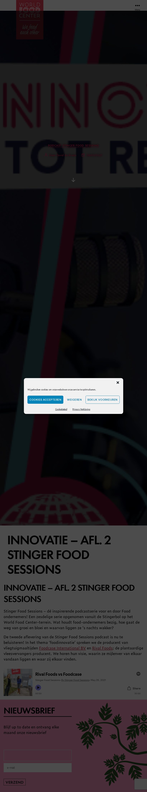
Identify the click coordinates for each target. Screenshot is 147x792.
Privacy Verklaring (81, 409)
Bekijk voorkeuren (102, 399)
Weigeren (74, 399)
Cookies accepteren (45, 399)
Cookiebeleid (61, 409)
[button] (118, 382)
